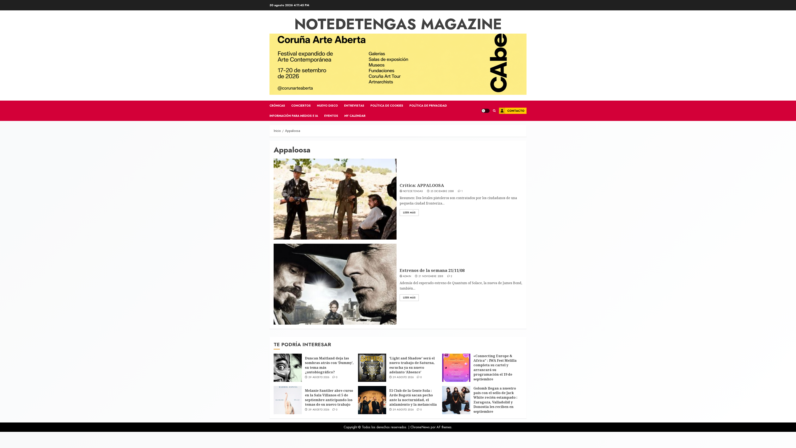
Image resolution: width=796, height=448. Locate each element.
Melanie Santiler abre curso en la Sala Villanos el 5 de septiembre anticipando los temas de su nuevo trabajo (329, 397)
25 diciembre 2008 (442, 191)
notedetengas (413, 191)
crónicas (277, 105)
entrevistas (354, 105)
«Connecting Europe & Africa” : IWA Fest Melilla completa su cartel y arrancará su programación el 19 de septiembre (495, 367)
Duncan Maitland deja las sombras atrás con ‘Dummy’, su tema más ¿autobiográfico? (329, 365)
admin (407, 276)
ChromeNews (420, 427)
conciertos (301, 105)
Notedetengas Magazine (398, 24)
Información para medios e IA (293, 116)
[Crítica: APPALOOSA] (335, 199)
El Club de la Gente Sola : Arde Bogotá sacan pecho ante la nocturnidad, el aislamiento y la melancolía (413, 397)
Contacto (515, 111)
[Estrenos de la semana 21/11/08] (335, 284)
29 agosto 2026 (319, 377)
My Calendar (354, 116)
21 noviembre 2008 (431, 276)
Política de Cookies (386, 105)
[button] (494, 111)
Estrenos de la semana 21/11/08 (432, 270)
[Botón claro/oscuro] (485, 111)
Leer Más (409, 212)
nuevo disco (327, 105)
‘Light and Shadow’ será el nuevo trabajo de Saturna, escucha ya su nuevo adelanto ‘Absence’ (412, 365)
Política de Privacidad (428, 105)
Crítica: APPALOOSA (422, 185)
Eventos (331, 116)
